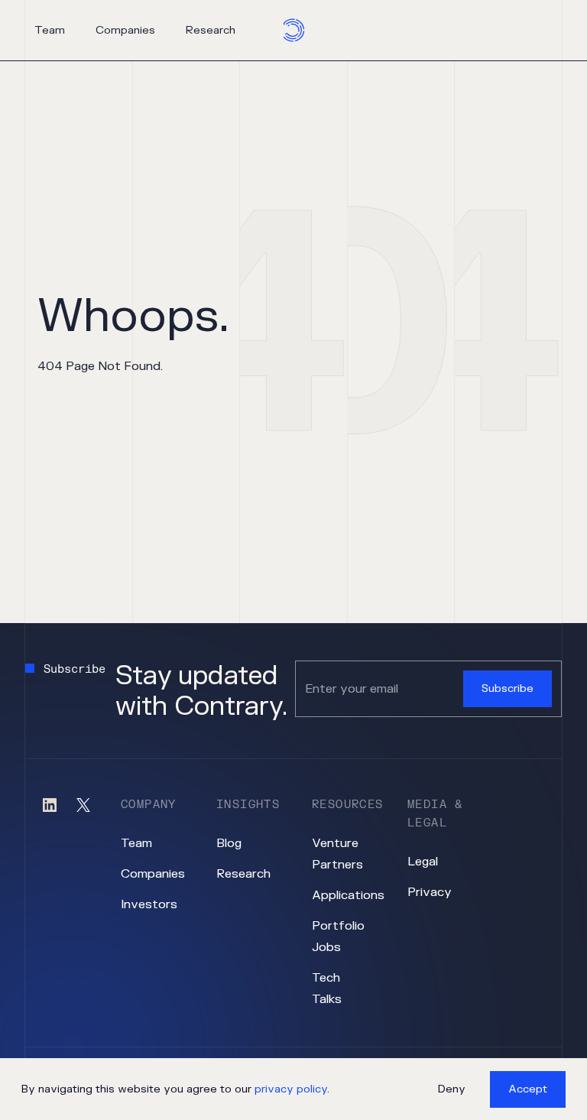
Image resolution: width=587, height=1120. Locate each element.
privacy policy (291, 1089)
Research (210, 30)
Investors (149, 904)
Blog (229, 843)
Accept (527, 1089)
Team (49, 30)
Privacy (429, 892)
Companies (125, 30)
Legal (422, 861)
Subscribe (507, 688)
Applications (348, 895)
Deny (451, 1089)
